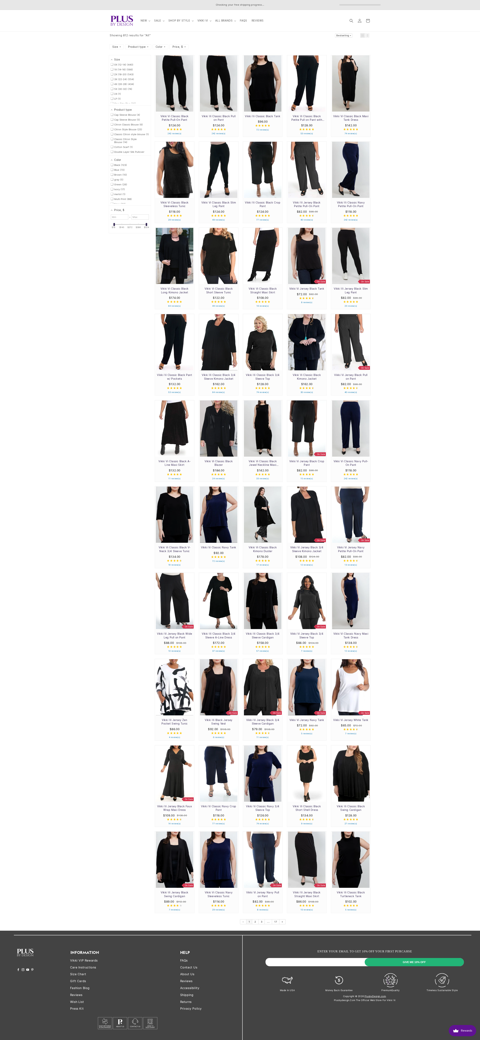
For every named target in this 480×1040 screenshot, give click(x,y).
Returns (186, 1002)
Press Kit (77, 1008)
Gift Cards (78, 981)
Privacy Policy (191, 1008)
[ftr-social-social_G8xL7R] (23, 970)
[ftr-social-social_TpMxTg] (27, 970)
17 (275, 921)
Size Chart (78, 974)
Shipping (187, 995)
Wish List (77, 1002)
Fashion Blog (80, 988)
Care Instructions (83, 967)
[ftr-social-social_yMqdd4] (32, 970)
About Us (187, 974)
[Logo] (25, 959)
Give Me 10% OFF (414, 962)
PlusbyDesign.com (375, 996)
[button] (145, 21)
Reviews (76, 995)
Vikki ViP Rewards (84, 960)
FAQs (184, 960)
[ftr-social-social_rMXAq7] (18, 970)
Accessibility (190, 988)
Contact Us (188, 967)
